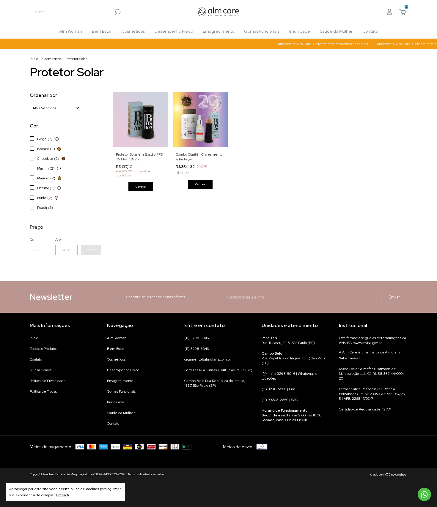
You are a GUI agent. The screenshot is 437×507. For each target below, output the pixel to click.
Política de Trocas (43, 391)
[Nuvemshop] (388, 475)
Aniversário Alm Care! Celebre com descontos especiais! (318, 44)
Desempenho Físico (174, 31)
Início (34, 58)
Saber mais (348, 358)
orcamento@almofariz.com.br (207, 359)
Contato (370, 31)
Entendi (62, 495)
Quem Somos (40, 370)
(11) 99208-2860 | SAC (280, 399)
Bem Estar (102, 31)
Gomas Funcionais (261, 31)
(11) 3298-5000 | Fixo (278, 389)
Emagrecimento (218, 31)
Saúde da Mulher (336, 31)
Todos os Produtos (43, 348)
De (32, 239)
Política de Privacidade (48, 380)
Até (58, 239)
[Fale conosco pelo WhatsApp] (424, 494)
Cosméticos (133, 31)
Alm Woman (70, 31)
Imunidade (299, 31)
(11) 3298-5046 (196, 338)
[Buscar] (117, 12)
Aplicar (91, 250)
